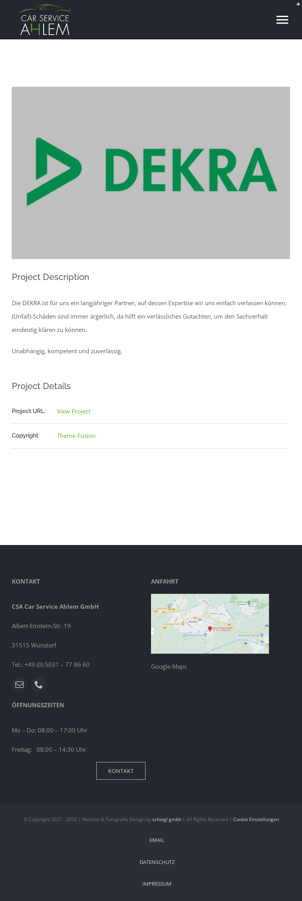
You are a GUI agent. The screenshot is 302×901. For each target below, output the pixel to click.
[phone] (38, 684)
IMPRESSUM (156, 883)
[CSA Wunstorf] (210, 597)
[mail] (19, 684)
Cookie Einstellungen (256, 819)
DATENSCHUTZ (157, 862)
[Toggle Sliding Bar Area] (295, 7)
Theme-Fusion (76, 435)
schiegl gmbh (166, 819)
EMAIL (156, 840)
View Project (73, 411)
